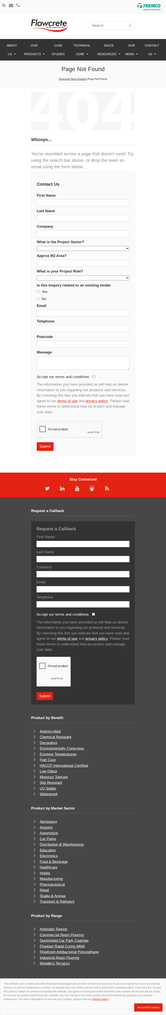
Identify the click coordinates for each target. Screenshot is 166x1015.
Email (41, 306)
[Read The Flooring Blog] (4, 6)
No (44, 299)
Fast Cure (48, 760)
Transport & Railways (57, 902)
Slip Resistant (51, 783)
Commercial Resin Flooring (62, 935)
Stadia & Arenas (53, 896)
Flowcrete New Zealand (73, 79)
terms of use (67, 401)
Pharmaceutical (52, 885)
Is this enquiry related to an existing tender (74, 285)
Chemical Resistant (55, 737)
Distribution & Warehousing (62, 844)
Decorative (48, 743)
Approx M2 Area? (51, 256)
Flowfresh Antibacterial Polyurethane (69, 952)
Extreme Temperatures (58, 754)
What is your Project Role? (60, 271)
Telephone (45, 321)
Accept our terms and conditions (63, 377)
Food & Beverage (54, 862)
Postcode (45, 337)
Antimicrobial (50, 731)
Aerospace (48, 822)
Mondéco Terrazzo (55, 963)
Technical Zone (82, 50)
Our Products (32, 50)
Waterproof (48, 794)
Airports (46, 827)
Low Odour (48, 771)
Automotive (49, 833)
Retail (44, 890)
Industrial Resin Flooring (59, 958)
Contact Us (152, 50)
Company (45, 226)
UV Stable (48, 788)
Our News (130, 50)
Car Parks (48, 839)
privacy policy (97, 401)
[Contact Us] (11, 6)
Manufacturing (51, 879)
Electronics (49, 856)
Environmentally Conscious (62, 748)
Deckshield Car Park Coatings (64, 941)
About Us (12, 50)
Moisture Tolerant (54, 777)
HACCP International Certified (64, 766)
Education (48, 850)
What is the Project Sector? (60, 242)
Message (44, 352)
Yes (45, 292)
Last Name (46, 211)
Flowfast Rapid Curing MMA (62, 946)
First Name (46, 195)
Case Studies (58, 50)
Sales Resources (106, 50)
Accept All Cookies (148, 1007)
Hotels (45, 873)
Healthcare (48, 867)
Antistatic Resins (53, 929)
